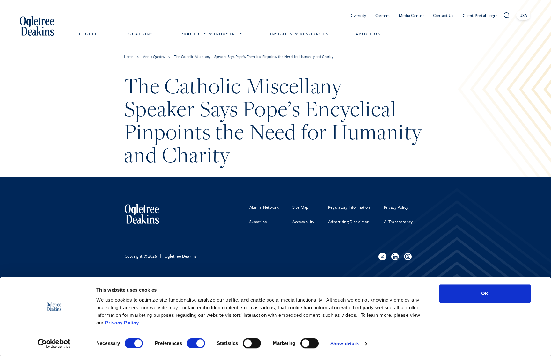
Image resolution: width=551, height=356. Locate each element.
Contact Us (443, 15)
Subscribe (258, 221)
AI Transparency (398, 221)
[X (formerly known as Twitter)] (382, 256)
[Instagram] (408, 256)
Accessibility (303, 221)
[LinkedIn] (395, 256)
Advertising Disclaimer (348, 221)
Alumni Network (264, 207)
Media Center (411, 15)
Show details (344, 343)
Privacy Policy (122, 322)
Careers (382, 15)
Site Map (300, 207)
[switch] (196, 343)
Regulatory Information (349, 207)
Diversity (357, 15)
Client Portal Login (480, 15)
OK (485, 293)
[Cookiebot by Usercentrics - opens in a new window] (54, 343)
